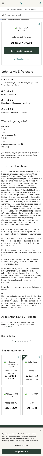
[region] (21, 441)
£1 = (7, 79)
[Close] (40, 430)
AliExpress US (11, 403)
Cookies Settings (21, 445)
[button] (3, 3)
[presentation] (12, 341)
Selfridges (32, 370)
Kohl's (32, 403)
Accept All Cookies (21, 452)
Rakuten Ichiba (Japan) (11, 371)
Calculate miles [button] (22, 59)
